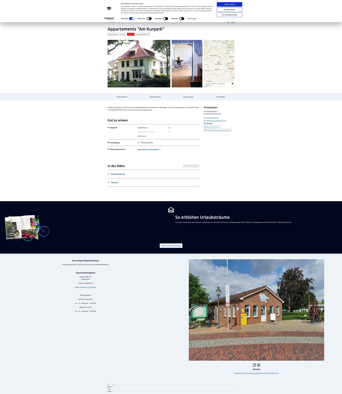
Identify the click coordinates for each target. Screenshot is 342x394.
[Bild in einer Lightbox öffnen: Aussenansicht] (139, 63)
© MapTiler (213, 83)
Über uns (275, 373)
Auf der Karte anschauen (191, 166)
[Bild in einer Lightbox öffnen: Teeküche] (187, 63)
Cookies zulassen (229, 4)
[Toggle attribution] (232, 84)
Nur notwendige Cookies (229, 15)
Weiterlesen (142, 136)
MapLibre (207, 83)
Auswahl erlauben (229, 9)
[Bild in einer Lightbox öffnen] (27, 228)
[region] (219, 63)
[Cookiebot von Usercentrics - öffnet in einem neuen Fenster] (109, 18)
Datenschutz (255, 373)
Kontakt (237, 373)
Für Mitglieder (266, 373)
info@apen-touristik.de (87, 287)
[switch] (149, 18)
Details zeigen (191, 18)
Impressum (245, 373)
